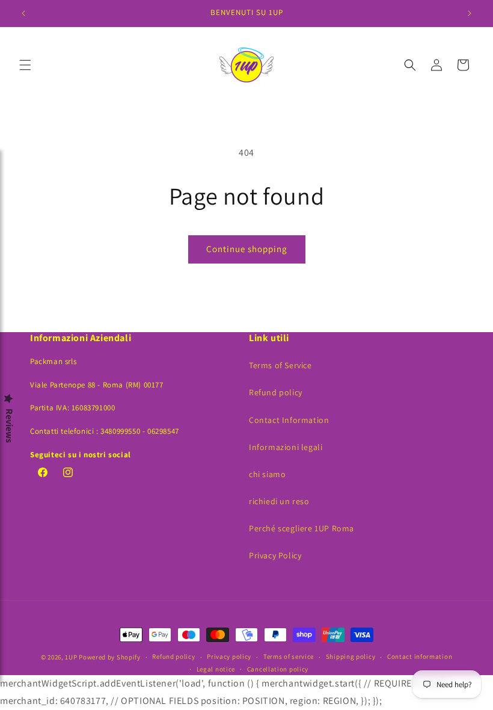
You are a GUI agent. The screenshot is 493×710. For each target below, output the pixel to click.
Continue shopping (246, 249)
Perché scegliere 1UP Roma (301, 528)
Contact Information (289, 420)
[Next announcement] (469, 13)
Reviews (9, 426)
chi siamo (267, 474)
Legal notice (216, 669)
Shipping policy (351, 656)
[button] (25, 65)
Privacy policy (229, 656)
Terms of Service (280, 365)
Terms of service (288, 656)
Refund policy (275, 392)
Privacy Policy (275, 555)
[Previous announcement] (23, 13)
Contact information (419, 656)
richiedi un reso (279, 501)
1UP (71, 657)
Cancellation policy (277, 669)
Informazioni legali (285, 447)
